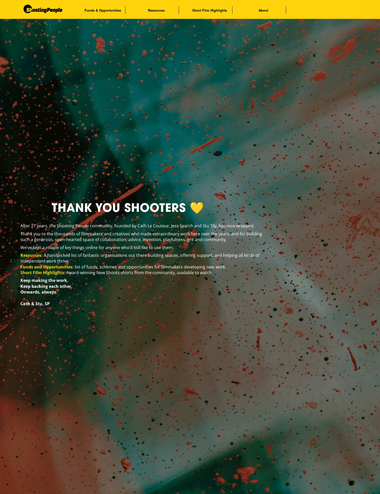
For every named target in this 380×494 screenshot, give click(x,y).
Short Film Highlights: (42, 272)
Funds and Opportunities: (47, 267)
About (263, 10)
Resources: (31, 255)
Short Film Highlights (209, 10)
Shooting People (52, 9)
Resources (156, 10)
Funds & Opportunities (103, 10)
